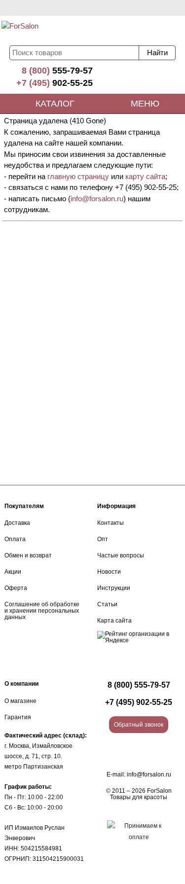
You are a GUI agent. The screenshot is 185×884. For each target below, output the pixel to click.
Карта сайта (114, 620)
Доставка (17, 522)
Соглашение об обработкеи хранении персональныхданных (41, 611)
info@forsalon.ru (97, 198)
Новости (109, 571)
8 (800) (57, 70)
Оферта (15, 588)
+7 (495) (54, 83)
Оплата (15, 539)
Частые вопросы (120, 555)
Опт (102, 539)
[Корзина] (148, 30)
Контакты (110, 522)
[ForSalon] (43, 29)
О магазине (20, 701)
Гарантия (17, 717)
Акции (12, 571)
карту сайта (145, 176)
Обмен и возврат (28, 555)
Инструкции (113, 588)
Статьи (107, 604)
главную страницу (78, 176)
